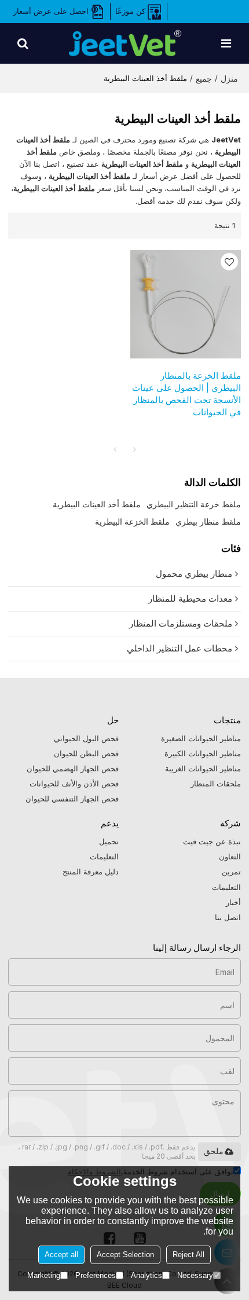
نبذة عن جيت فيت (212, 841)
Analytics (146, 1275)
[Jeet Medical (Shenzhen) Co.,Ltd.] (124, 43)
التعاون (230, 856)
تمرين (231, 871)
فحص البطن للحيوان (86, 753)
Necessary (195, 1275)
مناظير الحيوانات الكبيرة (202, 753)
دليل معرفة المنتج (91, 871)
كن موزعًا (130, 11)
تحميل (109, 841)
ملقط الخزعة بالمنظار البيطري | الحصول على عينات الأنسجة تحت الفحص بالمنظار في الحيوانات (186, 394)
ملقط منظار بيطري (208, 521)
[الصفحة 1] (114, 449)
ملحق (214, 1151)
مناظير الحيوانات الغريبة (203, 768)
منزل (229, 78)
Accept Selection (125, 1254)
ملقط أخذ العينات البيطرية (97, 504)
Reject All (188, 1254)
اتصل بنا (228, 917)
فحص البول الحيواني (86, 738)
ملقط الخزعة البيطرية (132, 521)
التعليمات (226, 887)
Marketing (43, 1275)
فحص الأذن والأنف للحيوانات (74, 783)
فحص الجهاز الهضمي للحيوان (73, 768)
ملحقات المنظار (216, 783)
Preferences (95, 1275)
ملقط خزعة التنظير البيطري (194, 504)
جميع (204, 78)
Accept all (61, 1254)
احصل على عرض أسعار (51, 11)
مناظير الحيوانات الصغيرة (201, 738)
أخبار (233, 902)
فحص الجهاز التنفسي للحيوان (72, 798)
